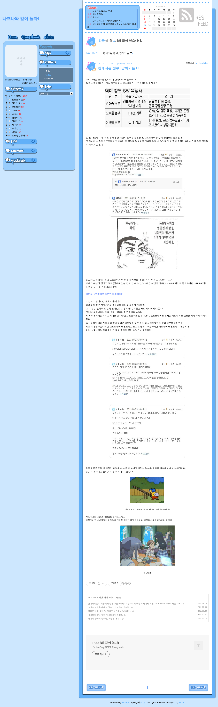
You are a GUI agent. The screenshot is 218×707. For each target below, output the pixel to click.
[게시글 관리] (103, 583)
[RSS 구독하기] (194, 17)
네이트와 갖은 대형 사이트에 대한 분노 (105, 615)
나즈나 (144, 702)
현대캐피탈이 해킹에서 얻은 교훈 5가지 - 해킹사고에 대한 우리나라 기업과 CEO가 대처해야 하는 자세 (134, 603)
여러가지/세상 (202, 63)
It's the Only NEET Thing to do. (108, 647)
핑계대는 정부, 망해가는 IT (117, 53)
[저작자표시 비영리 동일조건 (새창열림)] (126, 583)
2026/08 (159, 6)
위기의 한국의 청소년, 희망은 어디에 (104, 618)
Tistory (125, 702)
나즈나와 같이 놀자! (105, 642)
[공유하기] (99, 583)
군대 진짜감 (97, 14)
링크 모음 (44, 93)
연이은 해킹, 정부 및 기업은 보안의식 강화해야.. (109, 611)
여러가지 (92, 597)
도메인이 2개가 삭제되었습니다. (107, 21)
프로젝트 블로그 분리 (102, 11)
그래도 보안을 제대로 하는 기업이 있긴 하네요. (109, 607)
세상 (101, 597)
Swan (181, 702)
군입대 (95, 17)
